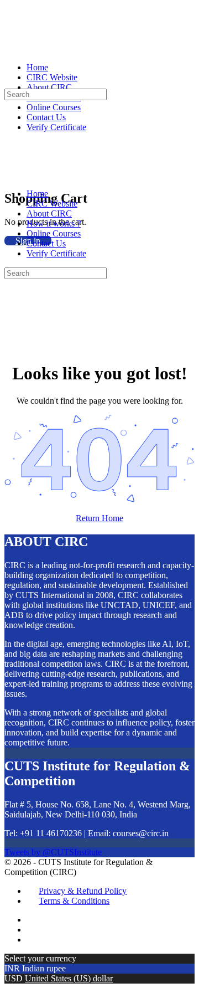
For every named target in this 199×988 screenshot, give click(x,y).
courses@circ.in (141, 833)
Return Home (99, 518)
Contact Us (46, 243)
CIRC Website (52, 203)
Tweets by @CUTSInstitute (53, 852)
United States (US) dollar (69, 978)
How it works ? (54, 223)
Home (37, 193)
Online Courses (54, 233)
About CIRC (49, 213)
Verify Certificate (56, 253)
